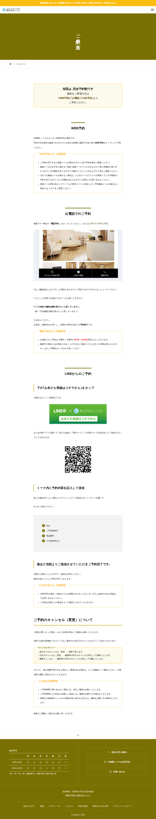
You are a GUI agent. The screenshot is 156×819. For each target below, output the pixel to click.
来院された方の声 (100, 806)
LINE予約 (87, 98)
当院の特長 (83, 806)
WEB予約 (64, 98)
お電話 (75, 98)
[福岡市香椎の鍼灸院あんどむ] (79, 9)
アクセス (69, 806)
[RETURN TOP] (78, 734)
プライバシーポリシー (123, 806)
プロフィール (54, 806)
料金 (42, 806)
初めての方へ (29, 806)
